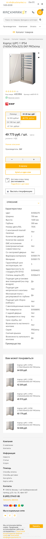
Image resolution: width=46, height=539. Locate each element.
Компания (23, 26)
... (40, 25)
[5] (15, 91)
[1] (6, 91)
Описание (12, 202)
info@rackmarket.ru (17, 2)
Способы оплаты (10, 472)
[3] (11, 91)
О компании (8, 445)
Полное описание (12, 144)
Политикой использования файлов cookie (14, 533)
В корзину (23, 166)
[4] (13, 91)
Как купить (7, 478)
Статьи (6, 460)
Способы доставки (10, 475)
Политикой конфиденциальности (12, 536)
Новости (6, 457)
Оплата (33, 26)
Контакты (7, 448)
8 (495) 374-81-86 (33, 12)
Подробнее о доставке (20, 184)
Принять (36, 526)
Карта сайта (8, 481)
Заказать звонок (10, 499)
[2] (9, 91)
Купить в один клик (23, 172)
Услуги (5, 463)
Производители (9, 26)
